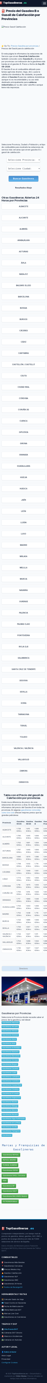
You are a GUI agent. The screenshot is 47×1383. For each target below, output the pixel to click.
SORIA (23, 703)
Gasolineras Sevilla (9, 1127)
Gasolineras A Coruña (10, 1093)
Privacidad (6, 1359)
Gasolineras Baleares (10, 1052)
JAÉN (23, 500)
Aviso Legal (6, 1355)
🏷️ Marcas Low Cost (10, 1313)
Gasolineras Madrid (9, 1102)
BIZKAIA (23, 308)
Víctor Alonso (21, 1376)
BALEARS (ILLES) (23, 285)
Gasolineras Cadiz (9, 1073)
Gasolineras (6, 1135)
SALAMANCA (23, 658)
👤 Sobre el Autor (9, 1352)
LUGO (23, 534)
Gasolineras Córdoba (10, 1089)
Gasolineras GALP (10, 1191)
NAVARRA (23, 590)
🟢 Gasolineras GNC (10, 1280)
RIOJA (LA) (23, 647)
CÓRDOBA (23, 398)
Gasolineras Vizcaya (10, 1060)
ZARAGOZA (23, 782)
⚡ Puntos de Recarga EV (12, 1287)
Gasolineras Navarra (10, 1114)
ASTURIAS (23, 251)
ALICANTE (23, 218)
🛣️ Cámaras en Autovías (12, 1340)
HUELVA (23, 477)
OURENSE (23, 601)
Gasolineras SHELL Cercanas (14, 1175)
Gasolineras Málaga (9, 1106)
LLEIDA (23, 522)
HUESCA (23, 488)
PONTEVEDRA (23, 635)
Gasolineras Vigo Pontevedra (13, 1118)
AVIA (4, 1181)
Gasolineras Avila (8, 1043)
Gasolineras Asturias (10, 1035)
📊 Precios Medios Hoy (11, 1269)
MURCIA (23, 579)
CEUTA (23, 376)
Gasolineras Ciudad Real (11, 1085)
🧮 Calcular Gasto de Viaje (13, 1299)
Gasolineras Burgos (9, 1064)
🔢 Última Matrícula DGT (11, 1310)
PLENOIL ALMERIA (10, 1165)
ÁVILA (23, 263)
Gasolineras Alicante (10, 1027)
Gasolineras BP (9, 1186)
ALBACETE (23, 206)
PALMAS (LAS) (23, 624)
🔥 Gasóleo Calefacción (12, 1273)
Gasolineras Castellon (10, 1081)
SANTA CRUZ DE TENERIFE (24, 669)
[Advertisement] (23, 114)
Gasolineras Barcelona (11, 1056)
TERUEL (23, 726)
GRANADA (23, 455)
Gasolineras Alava (9, 1039)
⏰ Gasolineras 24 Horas (12, 1284)
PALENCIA (23, 613)
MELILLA (23, 567)
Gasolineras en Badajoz (11, 1048)
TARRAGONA (23, 714)
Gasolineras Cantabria (10, 1077)
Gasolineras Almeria (10, 1031)
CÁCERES (23, 330)
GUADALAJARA (23, 466)
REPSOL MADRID (9, 1160)
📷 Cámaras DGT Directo (12, 1333)
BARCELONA (23, 297)
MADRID (23, 545)
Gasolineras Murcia (9, 1110)
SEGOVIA (23, 680)
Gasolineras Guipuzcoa (11, 1098)
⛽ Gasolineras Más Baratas (13, 1262)
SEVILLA (23, 692)
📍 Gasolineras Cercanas (12, 1266)
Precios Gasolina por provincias (24, 46)
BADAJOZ (23, 274)
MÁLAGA (23, 556)
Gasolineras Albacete (10, 1022)
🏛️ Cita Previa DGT (10, 1329)
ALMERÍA (23, 229)
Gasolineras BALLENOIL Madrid (15, 1196)
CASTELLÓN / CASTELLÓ (23, 364)
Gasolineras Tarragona (11, 1131)
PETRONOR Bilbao (10, 1201)
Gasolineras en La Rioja (11, 1123)
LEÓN (23, 511)
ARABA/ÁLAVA (23, 240)
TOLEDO (23, 737)
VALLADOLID (23, 759)
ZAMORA (23, 771)
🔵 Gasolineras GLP (10, 1276)
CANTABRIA (23, 353)
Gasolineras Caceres (10, 1068)
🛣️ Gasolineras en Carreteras (14, 1317)
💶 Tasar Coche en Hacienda (14, 1303)
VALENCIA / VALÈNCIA (23, 748)
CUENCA (23, 421)
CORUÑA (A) (23, 409)
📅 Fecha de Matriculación (12, 1306)
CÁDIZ (23, 342)
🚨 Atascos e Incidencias (12, 1336)
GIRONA (23, 443)
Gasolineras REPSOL (11, 1155)
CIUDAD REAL (24, 387)
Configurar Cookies (10, 1362)
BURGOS (23, 319)
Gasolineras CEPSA (10, 1170)
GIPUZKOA (23, 432)
